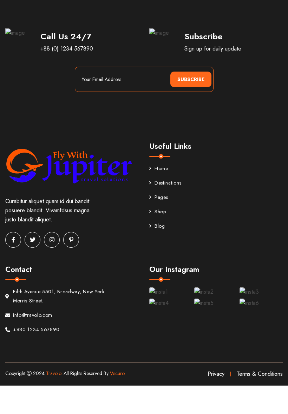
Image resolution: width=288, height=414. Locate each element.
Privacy (216, 374)
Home (161, 168)
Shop (160, 211)
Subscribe (190, 79)
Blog (160, 225)
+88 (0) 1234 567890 (66, 49)
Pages (161, 197)
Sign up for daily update (212, 49)
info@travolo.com (32, 315)
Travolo (53, 373)
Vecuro (117, 373)
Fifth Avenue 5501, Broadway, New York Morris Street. (59, 296)
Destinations (168, 182)
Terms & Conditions (260, 374)
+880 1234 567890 (36, 329)
